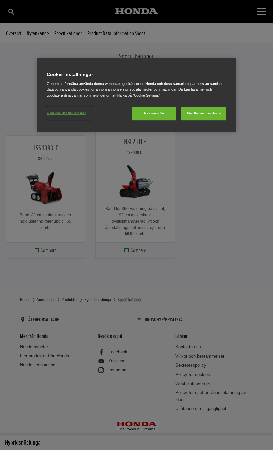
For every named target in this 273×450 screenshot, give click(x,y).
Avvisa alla (153, 113)
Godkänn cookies (204, 113)
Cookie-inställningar (66, 113)
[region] (136, 95)
